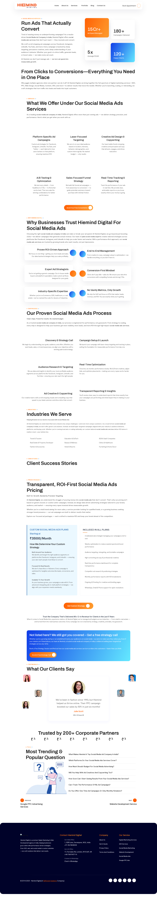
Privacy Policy (103, 851)
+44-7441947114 (70, 858)
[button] (102, 758)
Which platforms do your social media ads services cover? (93, 764)
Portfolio (84, 5)
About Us (65, 5)
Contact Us (101, 5)
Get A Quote (103, 847)
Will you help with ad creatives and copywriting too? (90, 776)
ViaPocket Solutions (50, 884)
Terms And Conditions (106, 856)
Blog (92, 5)
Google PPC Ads (124, 864)
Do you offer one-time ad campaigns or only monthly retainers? (95, 794)
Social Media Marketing (127, 851)
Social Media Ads (124, 860)
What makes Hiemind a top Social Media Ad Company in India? (94, 758)
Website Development (126, 856)
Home (57, 5)
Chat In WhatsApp (71, 865)
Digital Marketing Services (128, 843)
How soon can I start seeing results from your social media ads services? (99, 782)
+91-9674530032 (70, 848)
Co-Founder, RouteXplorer (78, 718)
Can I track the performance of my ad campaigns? (89, 788)
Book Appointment (129, 6)
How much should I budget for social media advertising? (91, 770)
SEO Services (123, 847)
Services (74, 5)
